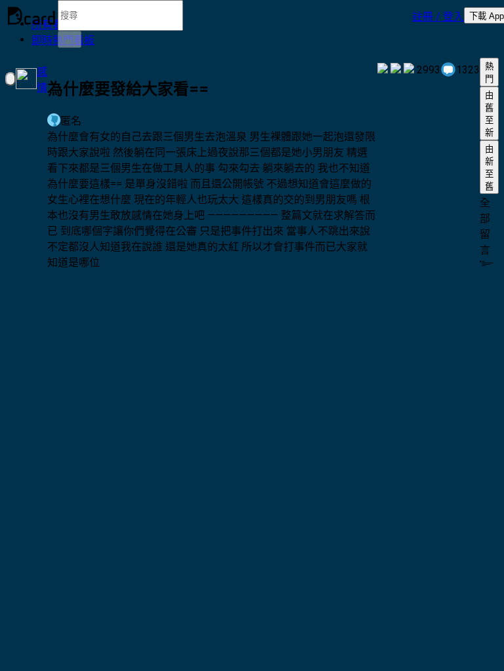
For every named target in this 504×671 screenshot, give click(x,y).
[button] (438, 16)
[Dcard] (31, 16)
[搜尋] (69, 39)
